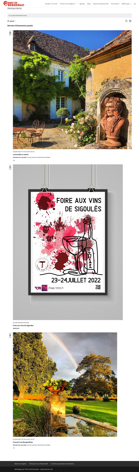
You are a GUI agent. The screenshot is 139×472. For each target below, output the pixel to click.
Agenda (82, 4)
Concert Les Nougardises (23, 442)
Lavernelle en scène (20, 154)
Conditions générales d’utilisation (62, 464)
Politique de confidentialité (38, 464)
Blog (88, 4)
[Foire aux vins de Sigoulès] (72, 242)
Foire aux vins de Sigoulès (23, 325)
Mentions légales (20, 464)
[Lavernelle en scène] (72, 89)
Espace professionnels (100, 4)
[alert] (69, 15)
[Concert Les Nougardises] (72, 384)
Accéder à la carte (51, 4)
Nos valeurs (115, 4)
